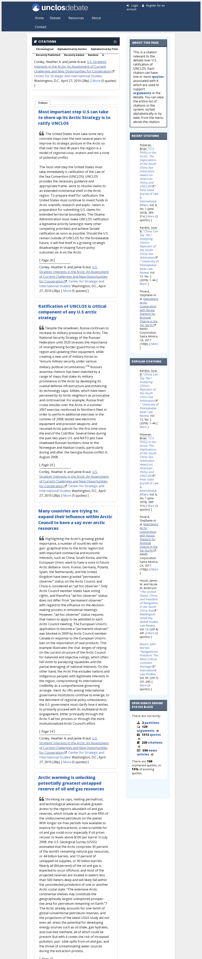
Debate (55, 18)
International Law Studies (148, 672)
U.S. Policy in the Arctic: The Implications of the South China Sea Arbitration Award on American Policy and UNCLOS (148, 167)
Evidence (44, 102)
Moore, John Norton (148, 646)
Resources (76, 18)
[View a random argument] (157, 731)
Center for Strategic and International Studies (68, 76)
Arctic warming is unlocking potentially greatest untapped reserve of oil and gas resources (71, 783)
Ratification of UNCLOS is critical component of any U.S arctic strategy (72, 311)
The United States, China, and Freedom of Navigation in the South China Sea (149, 601)
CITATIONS (47, 41)
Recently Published (48, 55)
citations (155, 742)
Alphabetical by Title (104, 49)
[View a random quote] (139, 738)
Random (93, 55)
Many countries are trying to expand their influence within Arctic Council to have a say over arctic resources (75, 519)
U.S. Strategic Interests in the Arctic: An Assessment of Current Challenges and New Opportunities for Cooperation (72, 66)
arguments (142, 93)
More (97, 81)
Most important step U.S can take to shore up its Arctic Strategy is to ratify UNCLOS (74, 117)
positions (152, 723)
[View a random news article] (152, 754)
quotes (158, 76)
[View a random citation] (139, 746)
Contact (40, 27)
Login (134, 5)
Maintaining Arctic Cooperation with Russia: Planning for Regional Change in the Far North (149, 312)
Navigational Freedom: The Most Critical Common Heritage (149, 659)
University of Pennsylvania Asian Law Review (149, 266)
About (96, 18)
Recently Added (74, 55)
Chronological (44, 49)
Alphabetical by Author (72, 49)
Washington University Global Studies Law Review (149, 619)
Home (39, 18)
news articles (147, 752)
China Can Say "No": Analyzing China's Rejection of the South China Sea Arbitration (149, 244)
